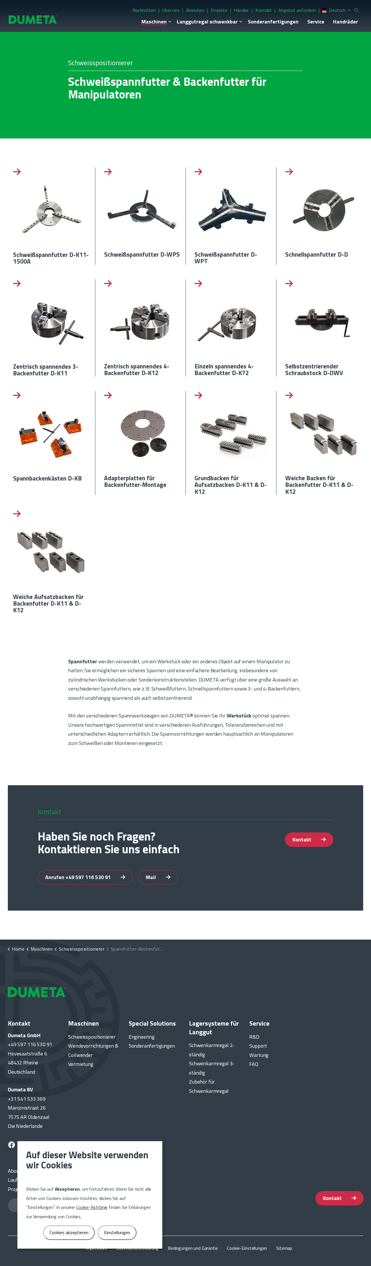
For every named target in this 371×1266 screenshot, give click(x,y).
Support (258, 1046)
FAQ (253, 1064)
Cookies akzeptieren (69, 1232)
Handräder (345, 21)
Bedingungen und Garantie (193, 1248)
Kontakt (263, 10)
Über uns (170, 10)
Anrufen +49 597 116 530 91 (78, 877)
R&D (254, 1037)
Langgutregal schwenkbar (207, 21)
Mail (151, 877)
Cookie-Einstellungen (247, 1248)
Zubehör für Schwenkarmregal (209, 1086)
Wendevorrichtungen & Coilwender (93, 1050)
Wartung (258, 1055)
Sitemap (284, 1248)
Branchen (195, 10)
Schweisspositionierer (92, 1037)
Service (315, 21)
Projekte (219, 10)
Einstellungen (117, 1232)
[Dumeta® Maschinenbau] (33, 19)
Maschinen (154, 21)
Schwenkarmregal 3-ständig (211, 1068)
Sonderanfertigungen (273, 21)
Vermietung (80, 1064)
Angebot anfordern (297, 10)
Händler (241, 10)
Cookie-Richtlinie (92, 1207)
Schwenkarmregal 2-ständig (211, 1049)
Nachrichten (144, 10)
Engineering (141, 1037)
